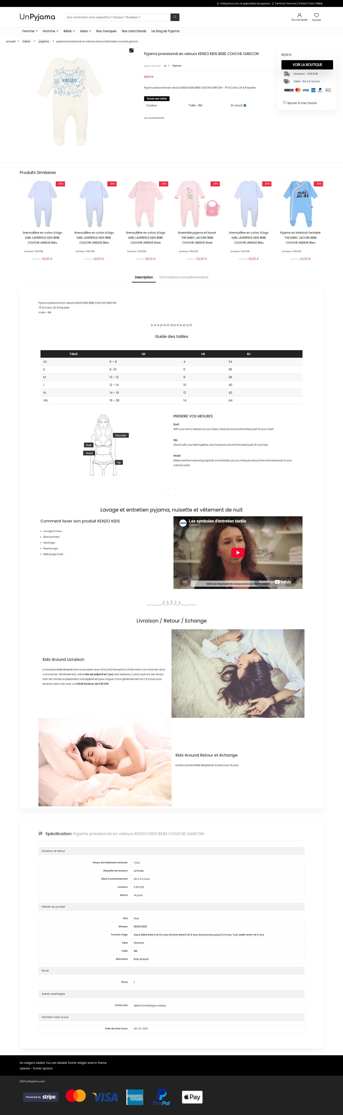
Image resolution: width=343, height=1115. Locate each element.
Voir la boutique (307, 64)
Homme (292, 3)
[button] (131, 50)
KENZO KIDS (108, 521)
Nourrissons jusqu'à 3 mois (215, 934)
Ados (84, 31)
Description (144, 277)
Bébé (319, 3)
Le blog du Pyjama (165, 31)
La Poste (139, 870)
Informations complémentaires (183, 277)
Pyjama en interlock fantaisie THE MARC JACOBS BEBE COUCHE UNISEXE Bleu (300, 238)
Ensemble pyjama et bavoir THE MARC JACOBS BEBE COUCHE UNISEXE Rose (197, 238)
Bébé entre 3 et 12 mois (154, 934)
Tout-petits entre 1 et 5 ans (248, 934)
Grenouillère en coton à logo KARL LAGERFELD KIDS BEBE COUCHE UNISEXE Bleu (42, 238)
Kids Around (54, 659)
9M (135, 951)
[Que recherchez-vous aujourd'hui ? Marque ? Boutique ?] (175, 17)
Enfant (303, 3)
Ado (311, 3)
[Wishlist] (316, 15)
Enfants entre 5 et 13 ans (183, 934)
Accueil (10, 41)
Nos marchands (134, 31)
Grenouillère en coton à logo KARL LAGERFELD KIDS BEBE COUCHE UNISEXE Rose (145, 238)
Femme (279, 3)
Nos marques (106, 31)
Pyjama (44, 41)
